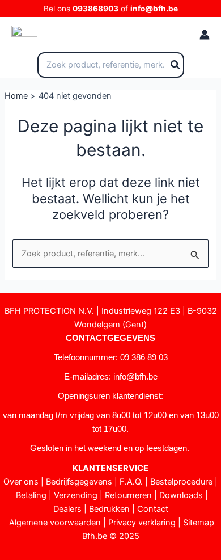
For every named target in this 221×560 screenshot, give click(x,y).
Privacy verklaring (142, 522)
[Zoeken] (175, 65)
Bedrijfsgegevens (79, 482)
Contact (152, 509)
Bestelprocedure (181, 482)
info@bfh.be (154, 8)
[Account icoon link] (204, 35)
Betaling (31, 495)
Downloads (181, 495)
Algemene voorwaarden (55, 522)
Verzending (75, 495)
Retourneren (128, 495)
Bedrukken (109, 509)
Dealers (67, 509)
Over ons (21, 482)
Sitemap (198, 522)
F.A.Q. (131, 482)
